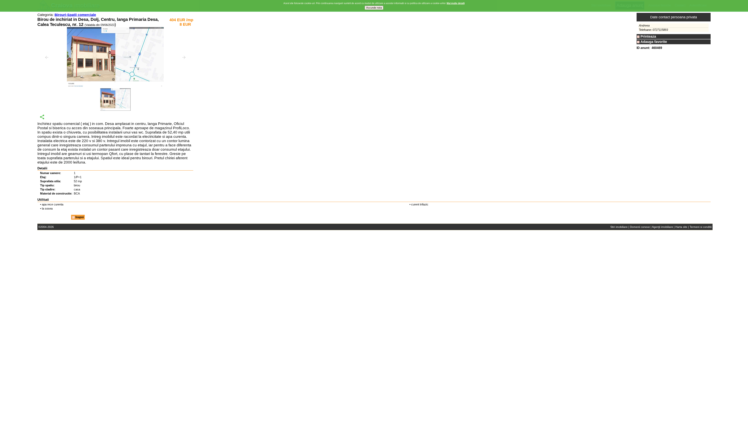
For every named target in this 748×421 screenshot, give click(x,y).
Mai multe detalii (456, 3)
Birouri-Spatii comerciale (75, 15)
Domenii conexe (640, 226)
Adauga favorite (653, 42)
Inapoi (79, 217)
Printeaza (648, 36)
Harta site (681, 226)
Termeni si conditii (701, 226)
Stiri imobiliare (619, 226)
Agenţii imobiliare (662, 226)
